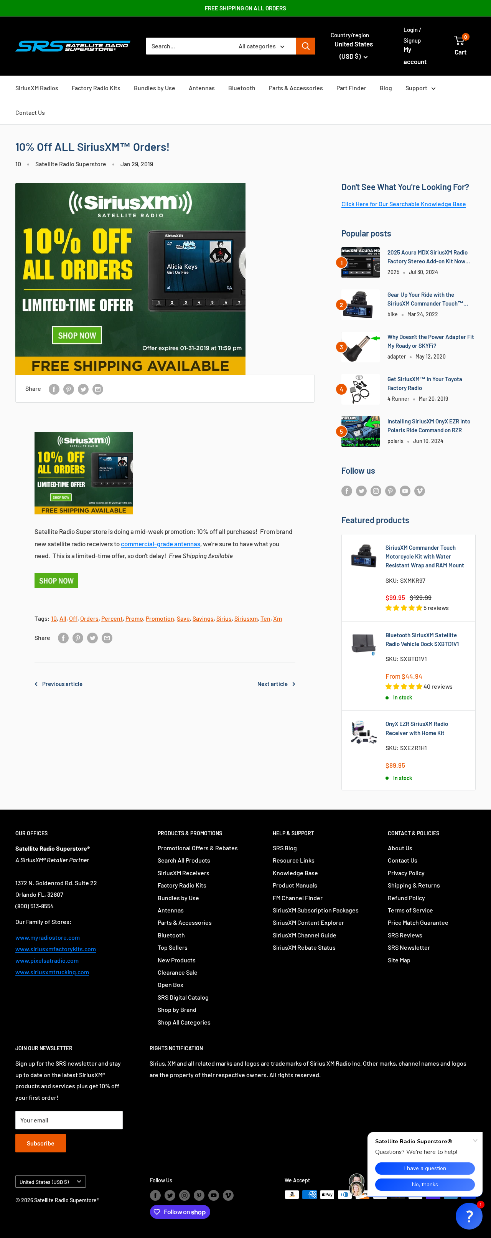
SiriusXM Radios (36, 87)
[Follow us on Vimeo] (419, 490)
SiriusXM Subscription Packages (316, 910)
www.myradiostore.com (47, 937)
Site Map (399, 960)
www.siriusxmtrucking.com (52, 971)
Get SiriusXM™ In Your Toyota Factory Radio (424, 383)
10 (18, 163)
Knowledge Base (295, 872)
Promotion (160, 618)
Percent (112, 618)
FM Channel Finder (298, 897)
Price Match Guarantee (418, 922)
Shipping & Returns (414, 885)
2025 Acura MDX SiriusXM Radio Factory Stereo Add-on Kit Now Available (427, 257)
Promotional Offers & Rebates (198, 847)
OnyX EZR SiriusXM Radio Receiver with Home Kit (417, 728)
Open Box (170, 984)
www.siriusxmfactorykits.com (55, 948)
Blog (386, 87)
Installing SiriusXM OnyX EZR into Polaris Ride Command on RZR (428, 425)
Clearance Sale (178, 972)
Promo (134, 618)
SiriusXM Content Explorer (308, 922)
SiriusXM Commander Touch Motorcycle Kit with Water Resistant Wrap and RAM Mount (425, 556)
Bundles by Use (154, 87)
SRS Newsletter (409, 947)
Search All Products (184, 860)
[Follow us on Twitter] (361, 490)
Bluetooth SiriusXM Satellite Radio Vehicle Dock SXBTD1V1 (422, 639)
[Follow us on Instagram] (376, 490)
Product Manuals (295, 885)
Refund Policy (406, 897)
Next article (272, 683)
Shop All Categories (184, 1022)
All (62, 618)
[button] (469, 1216)
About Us (400, 847)
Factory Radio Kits (96, 87)
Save (183, 618)
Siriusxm (246, 618)
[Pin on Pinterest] (68, 389)
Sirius (224, 618)
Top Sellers (173, 947)
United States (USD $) (44, 1181)
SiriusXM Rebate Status (304, 947)
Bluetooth (241, 87)
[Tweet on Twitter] (83, 389)
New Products (177, 960)
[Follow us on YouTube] (405, 490)
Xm (277, 618)
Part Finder (351, 87)
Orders (89, 618)
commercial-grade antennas (160, 543)
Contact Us (30, 112)
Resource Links (294, 860)
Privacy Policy (406, 872)
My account (415, 55)
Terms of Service (410, 910)
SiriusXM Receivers (183, 872)
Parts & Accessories (296, 87)
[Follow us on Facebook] (346, 490)
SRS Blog (285, 847)
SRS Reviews (405, 935)
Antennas (202, 87)
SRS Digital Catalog (183, 997)
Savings (203, 618)
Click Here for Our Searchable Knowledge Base (403, 203)
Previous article (62, 683)
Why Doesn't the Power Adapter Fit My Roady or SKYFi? (430, 341)
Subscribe (40, 1143)
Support (416, 87)
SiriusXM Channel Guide (304, 935)
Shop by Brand (177, 1009)
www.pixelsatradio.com (47, 960)
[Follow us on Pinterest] (390, 490)
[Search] (305, 46)
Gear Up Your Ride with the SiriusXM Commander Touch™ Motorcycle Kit (425, 299)
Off (73, 618)
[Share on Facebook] (54, 389)
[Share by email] (97, 389)
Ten (265, 618)
